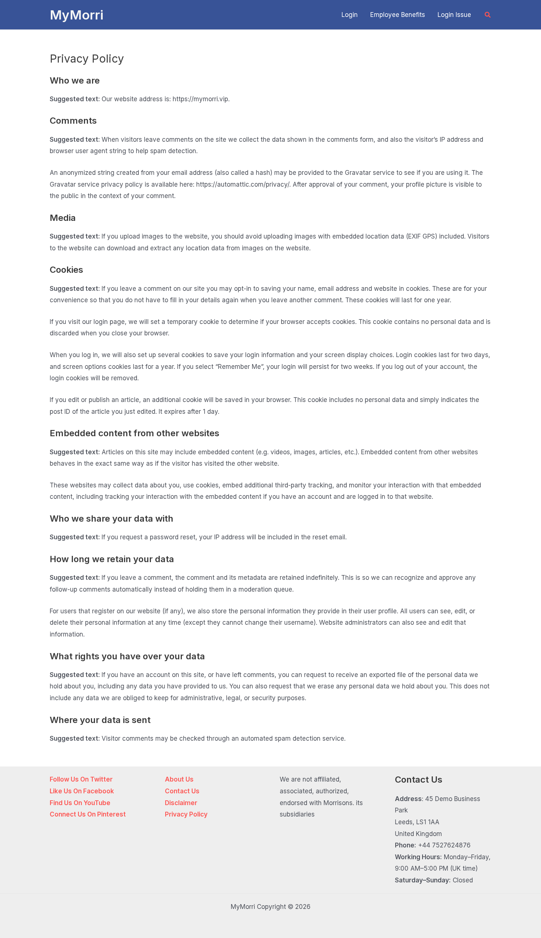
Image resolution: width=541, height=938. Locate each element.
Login (350, 14)
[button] (488, 15)
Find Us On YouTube (80, 803)
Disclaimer (181, 803)
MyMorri (76, 14)
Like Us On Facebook (82, 791)
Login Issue (454, 14)
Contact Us (182, 791)
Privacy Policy (186, 814)
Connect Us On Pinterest (88, 814)
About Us (179, 779)
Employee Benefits (397, 14)
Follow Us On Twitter (81, 779)
